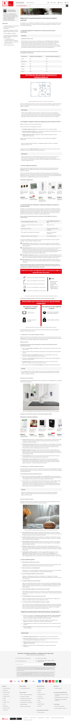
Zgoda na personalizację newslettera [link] (27, 673)
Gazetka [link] (39, 692)
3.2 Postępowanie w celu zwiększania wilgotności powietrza (11, 42)
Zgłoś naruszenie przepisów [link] (26, 706)
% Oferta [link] (39, 690)
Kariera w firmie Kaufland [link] (59, 706)
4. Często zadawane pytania (8, 45)
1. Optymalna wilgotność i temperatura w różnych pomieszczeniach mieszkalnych (11, 27)
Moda (5, 700)
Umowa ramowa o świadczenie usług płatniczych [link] (61, 695)
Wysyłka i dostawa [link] (24, 704)
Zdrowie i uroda (6, 702)
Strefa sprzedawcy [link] (41, 712)
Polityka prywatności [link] (41, 717)
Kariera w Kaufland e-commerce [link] (60, 708)
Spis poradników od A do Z (25, 688)
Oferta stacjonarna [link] (41, 688)
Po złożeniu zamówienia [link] (25, 696)
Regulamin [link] (47, 717)
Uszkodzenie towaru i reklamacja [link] (26, 702)
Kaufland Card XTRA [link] (41, 694)
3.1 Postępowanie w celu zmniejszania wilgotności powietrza (11, 40)
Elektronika (5, 690)
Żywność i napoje (7, 708)
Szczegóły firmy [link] (25, 717)
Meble (5, 698)
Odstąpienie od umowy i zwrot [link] (26, 698)
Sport (5, 704)
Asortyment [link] (40, 696)
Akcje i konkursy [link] (41, 698)
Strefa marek (6, 709)
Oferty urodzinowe (7, 688)
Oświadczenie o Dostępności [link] (27, 719)
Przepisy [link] (39, 702)
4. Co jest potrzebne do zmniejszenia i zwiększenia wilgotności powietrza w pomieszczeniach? (10, 36)
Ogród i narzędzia (7, 692)
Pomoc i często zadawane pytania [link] (26, 694)
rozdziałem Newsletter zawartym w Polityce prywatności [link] (42, 668)
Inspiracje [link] (39, 706)
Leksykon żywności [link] (41, 704)
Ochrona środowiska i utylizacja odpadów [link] (57, 717)
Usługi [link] (39, 700)
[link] (30, 2)
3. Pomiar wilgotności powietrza (9, 33)
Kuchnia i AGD (6, 694)
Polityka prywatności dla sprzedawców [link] (62, 697)
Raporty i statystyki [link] (58, 688)
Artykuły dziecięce (7, 696)
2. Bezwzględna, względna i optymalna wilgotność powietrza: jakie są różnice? (10, 31)
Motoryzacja (6, 706)
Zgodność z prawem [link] (33, 717)
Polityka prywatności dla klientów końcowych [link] (61, 700)
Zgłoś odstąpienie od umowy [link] (26, 700)
